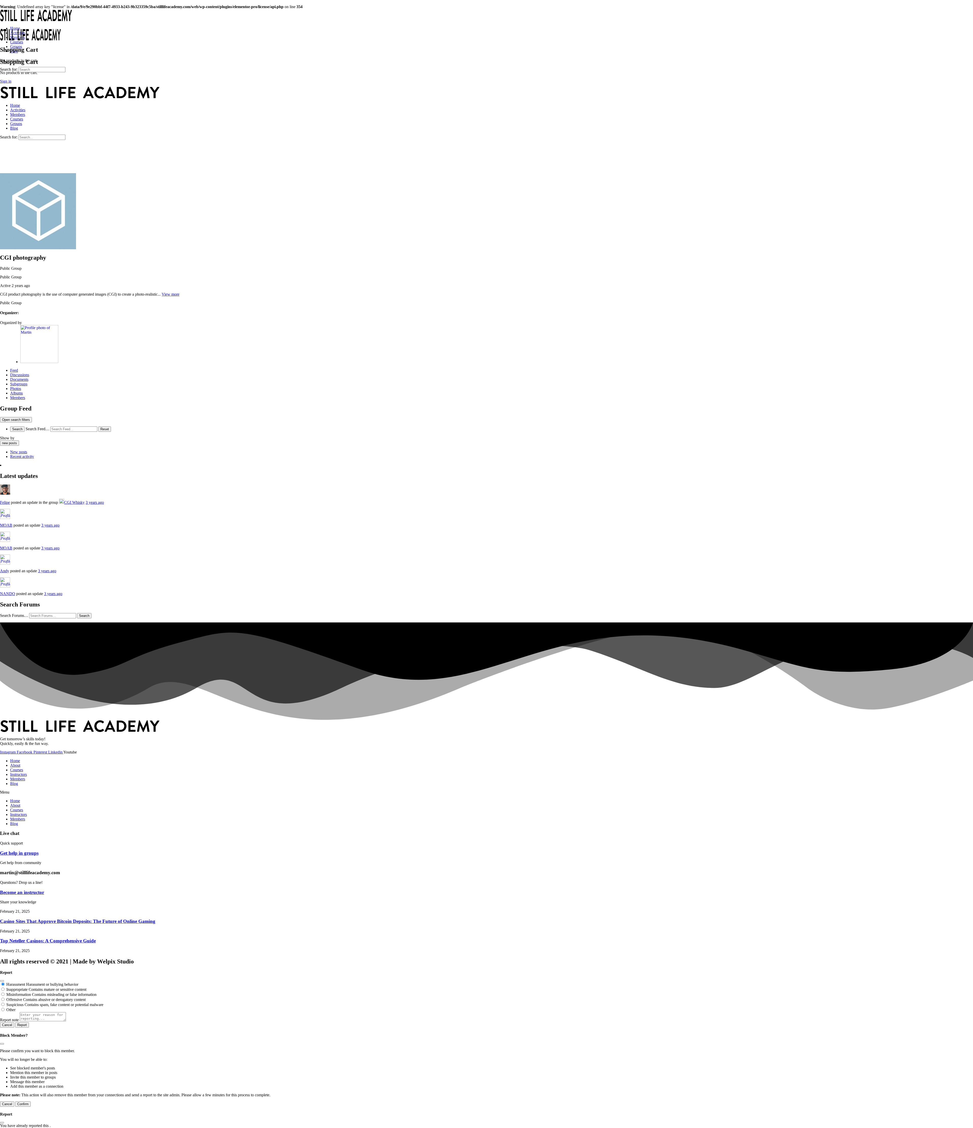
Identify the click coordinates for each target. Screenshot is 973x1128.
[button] (486, 792)
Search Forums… (14, 615)
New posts (18, 452)
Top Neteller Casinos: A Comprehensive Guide (48, 940)
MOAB (6, 525)
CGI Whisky (74, 502)
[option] (491, 452)
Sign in (5, 81)
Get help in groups (19, 853)
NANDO (7, 594)
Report (22, 1025)
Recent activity (22, 456)
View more (170, 294)
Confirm (23, 1104)
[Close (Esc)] (2, 981)
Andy (4, 571)
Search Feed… (37, 429)
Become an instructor (22, 892)
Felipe (5, 502)
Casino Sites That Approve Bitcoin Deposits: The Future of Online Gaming (77, 921)
